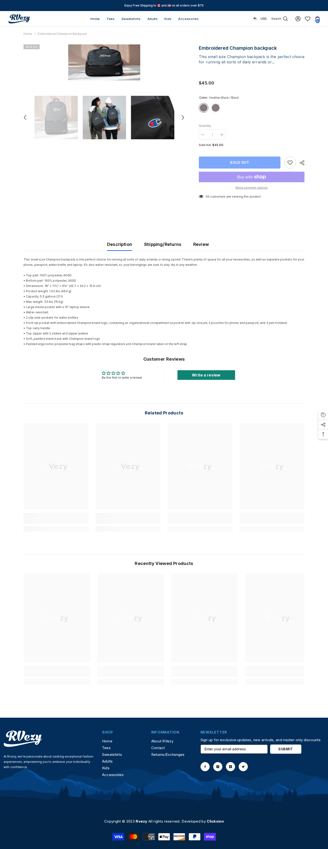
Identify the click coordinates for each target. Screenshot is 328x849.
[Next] (183, 117)
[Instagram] (217, 766)
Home (28, 34)
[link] (56, 521)
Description (119, 244)
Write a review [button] (206, 375)
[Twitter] (243, 766)
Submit (285, 749)
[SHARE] (300, 163)
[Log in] (298, 18)
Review (201, 244)
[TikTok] (230, 766)
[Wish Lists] (307, 18)
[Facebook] (205, 766)
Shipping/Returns (162, 244)
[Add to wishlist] (290, 163)
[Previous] (25, 117)
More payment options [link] (252, 187)
